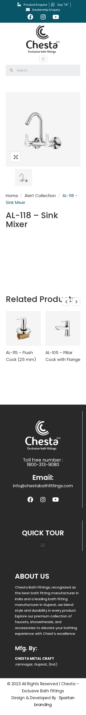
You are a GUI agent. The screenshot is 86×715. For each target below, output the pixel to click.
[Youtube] (55, 17)
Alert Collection (40, 195)
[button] (43, 545)
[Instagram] (43, 17)
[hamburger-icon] (43, 59)
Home (12, 195)
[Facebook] (30, 17)
